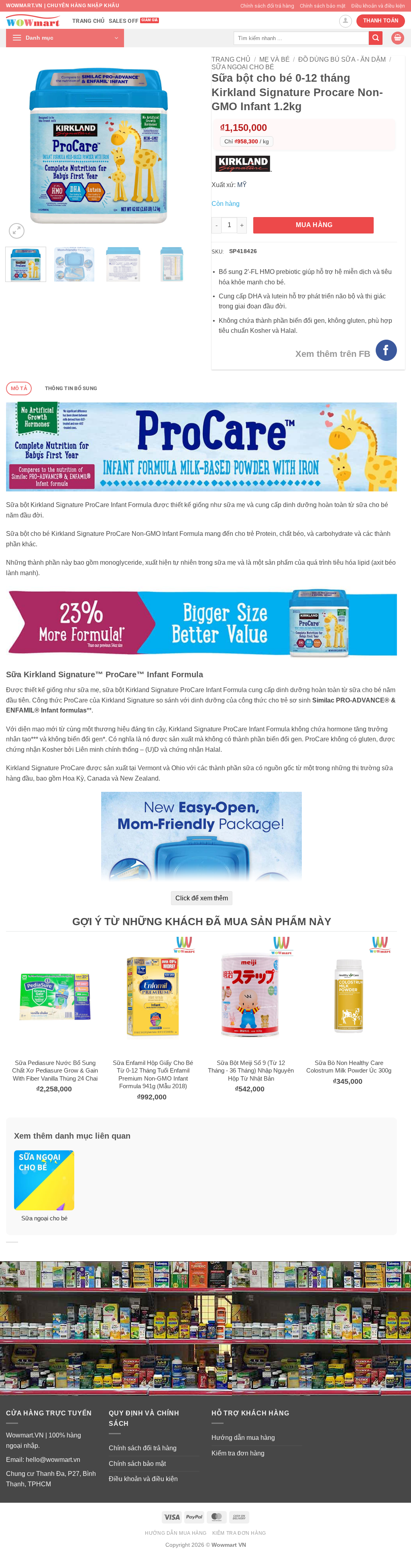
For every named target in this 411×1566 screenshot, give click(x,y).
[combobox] (301, 37)
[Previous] (19, 148)
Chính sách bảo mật (323, 6)
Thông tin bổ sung (71, 388)
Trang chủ (88, 21)
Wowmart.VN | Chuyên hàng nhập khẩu (62, 5)
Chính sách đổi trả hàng (267, 6)
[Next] (178, 148)
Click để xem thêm (201, 898)
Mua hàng (314, 224)
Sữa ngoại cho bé (243, 67)
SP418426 (243, 251)
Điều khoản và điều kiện (378, 6)
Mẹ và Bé (274, 59)
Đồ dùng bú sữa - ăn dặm (342, 59)
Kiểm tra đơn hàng (238, 1453)
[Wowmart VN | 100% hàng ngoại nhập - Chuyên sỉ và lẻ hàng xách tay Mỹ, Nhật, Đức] (33, 20)
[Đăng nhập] (345, 21)
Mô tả (19, 388)
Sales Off (124, 21)
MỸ (242, 184)
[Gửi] (376, 38)
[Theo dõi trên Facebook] (386, 350)
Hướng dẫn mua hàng (243, 1437)
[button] (65, 38)
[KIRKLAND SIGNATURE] (245, 163)
